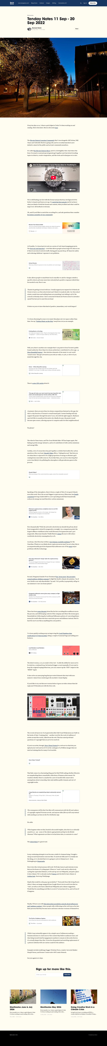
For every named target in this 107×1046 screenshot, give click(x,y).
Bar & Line (12, 1034)
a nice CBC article (38, 383)
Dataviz (42, 3)
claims (59, 534)
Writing (54, 3)
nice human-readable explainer (60, 542)
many (70, 547)
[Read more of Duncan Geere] (29, 29)
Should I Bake (48, 453)
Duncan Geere (36, 28)
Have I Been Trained (51, 746)
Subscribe (93, 3)
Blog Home (34, 3)
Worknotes (30, 15)
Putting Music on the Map (44, 321)
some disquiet (42, 611)
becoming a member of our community (40, 215)
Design (48, 3)
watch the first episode (59, 202)
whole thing (34, 842)
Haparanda (41, 861)
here (56, 128)
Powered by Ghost (93, 1034)
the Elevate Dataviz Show (42, 151)
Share (76, 28)
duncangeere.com (23, 3)
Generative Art (62, 3)
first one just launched (37, 249)
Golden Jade (31, 876)
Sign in (85, 3)
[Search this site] (81, 3)
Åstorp (54, 874)
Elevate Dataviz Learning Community (42, 140)
